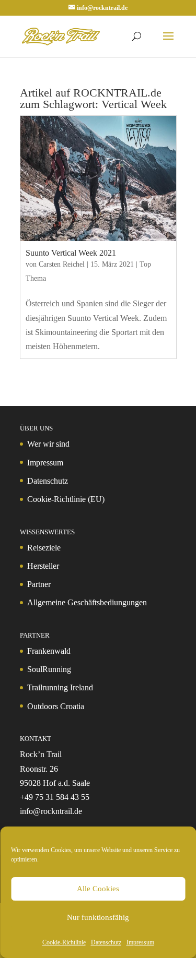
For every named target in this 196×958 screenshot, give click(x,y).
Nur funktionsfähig (98, 917)
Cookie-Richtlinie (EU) (66, 499)
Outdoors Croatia (55, 706)
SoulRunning (49, 669)
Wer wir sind (48, 443)
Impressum (140, 942)
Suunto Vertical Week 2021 (71, 252)
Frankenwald (49, 650)
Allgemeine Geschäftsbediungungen (87, 602)
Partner (39, 584)
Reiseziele (44, 547)
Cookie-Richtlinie (64, 942)
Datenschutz (106, 942)
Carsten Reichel (62, 264)
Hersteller (43, 565)
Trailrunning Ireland (60, 687)
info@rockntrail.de (51, 811)
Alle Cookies (98, 888)
